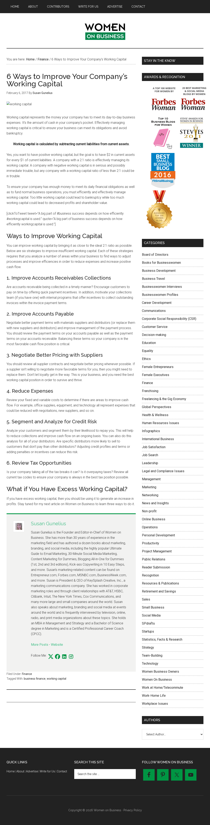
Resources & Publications (160, 583)
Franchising (150, 391)
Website (57, 645)
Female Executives (155, 375)
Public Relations (153, 559)
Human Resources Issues (160, 423)
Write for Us (47, 771)
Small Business (153, 607)
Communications (154, 311)
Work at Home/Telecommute (162, 688)
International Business (158, 439)
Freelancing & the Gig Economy (164, 399)
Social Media (151, 615)
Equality (147, 351)
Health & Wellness (155, 415)
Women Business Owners (160, 671)
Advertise (32, 771)
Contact (62, 771)
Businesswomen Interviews (162, 287)
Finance (27, 674)
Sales (146, 599)
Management (151, 479)
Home (11, 771)
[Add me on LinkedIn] (64, 657)
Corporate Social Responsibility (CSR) (169, 319)
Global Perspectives (156, 407)
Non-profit (149, 511)
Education (149, 343)
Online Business (153, 519)
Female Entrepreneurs (157, 367)
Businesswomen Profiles (160, 295)
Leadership (150, 463)
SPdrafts (148, 623)
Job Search (150, 455)
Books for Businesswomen (161, 263)
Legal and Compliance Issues (163, 471)
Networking (150, 495)
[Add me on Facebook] (57, 657)
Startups (148, 631)
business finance (35, 678)
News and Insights (155, 503)
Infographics (151, 431)
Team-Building (152, 655)
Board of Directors (155, 255)
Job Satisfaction (153, 447)
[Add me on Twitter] (50, 657)
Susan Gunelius (48, 523)
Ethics (146, 359)
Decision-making (154, 335)
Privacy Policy (132, 810)
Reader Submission (156, 567)
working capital (56, 678)
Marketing (149, 487)
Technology (150, 663)
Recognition (150, 575)
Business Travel (153, 279)
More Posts (39, 645)
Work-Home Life (154, 696)
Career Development (156, 303)
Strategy (148, 647)
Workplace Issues (155, 704)
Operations (150, 527)
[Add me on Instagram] (71, 657)
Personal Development (158, 535)
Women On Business (157, 680)
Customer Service (155, 327)
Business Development (159, 271)
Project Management (157, 551)
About (20, 771)
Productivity (150, 543)
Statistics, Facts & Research (162, 639)
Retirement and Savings (159, 591)
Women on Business (105, 30)
